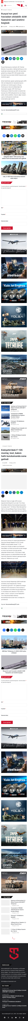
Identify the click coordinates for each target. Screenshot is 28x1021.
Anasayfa (4, 9)
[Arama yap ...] (26, 6)
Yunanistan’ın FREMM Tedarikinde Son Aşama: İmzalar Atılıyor (18, 415)
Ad (2, 207)
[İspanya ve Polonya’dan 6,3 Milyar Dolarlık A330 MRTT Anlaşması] (5, 408)
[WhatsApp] (17, 58)
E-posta (3, 214)
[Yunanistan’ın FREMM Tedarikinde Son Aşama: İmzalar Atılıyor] (5, 416)
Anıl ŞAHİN (4, 26)
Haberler (10, 9)
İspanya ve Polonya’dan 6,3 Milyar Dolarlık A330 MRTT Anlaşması (18, 407)
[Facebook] (2, 58)
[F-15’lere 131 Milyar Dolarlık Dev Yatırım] (5, 437)
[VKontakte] (14, 58)
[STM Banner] (14, 104)
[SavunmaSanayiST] (14, 5)
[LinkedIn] (10, 58)
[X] (6, 58)
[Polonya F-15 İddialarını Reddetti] (5, 423)
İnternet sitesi (4, 221)
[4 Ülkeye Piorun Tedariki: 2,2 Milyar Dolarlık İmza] (5, 430)
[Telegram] (21, 58)
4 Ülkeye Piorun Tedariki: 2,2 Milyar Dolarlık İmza (19, 429)
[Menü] (2, 6)
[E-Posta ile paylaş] (2, 62)
